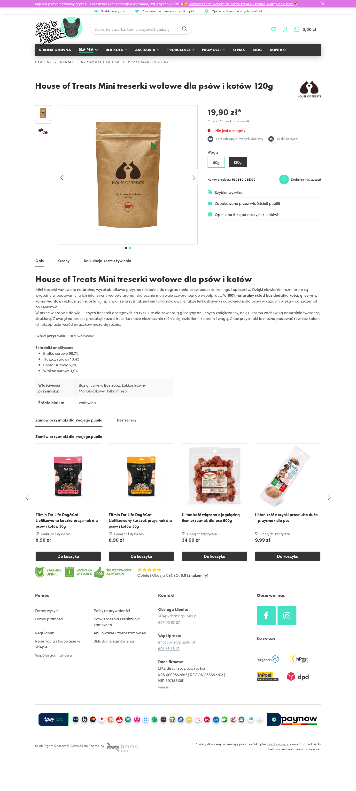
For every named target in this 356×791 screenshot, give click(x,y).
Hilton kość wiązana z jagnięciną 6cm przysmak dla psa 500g (211, 517)
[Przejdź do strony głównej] (61, 31)
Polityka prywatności (112, 610)
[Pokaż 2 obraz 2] (130, 248)
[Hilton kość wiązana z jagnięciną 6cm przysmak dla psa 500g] (214, 476)
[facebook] (266, 615)
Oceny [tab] (64, 260)
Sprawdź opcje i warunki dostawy (239, 138)
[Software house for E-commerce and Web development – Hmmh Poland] (121, 745)
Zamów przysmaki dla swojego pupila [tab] (68, 419)
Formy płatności (49, 618)
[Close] (323, 4)
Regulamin (44, 632)
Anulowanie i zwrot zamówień (120, 632)
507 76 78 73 (168, 648)
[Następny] (194, 177)
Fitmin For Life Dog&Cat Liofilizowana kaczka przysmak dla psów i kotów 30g (67, 520)
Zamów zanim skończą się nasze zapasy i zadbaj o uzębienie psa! (241, 3)
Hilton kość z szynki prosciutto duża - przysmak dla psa (286, 517)
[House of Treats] (309, 89)
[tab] (39, 261)
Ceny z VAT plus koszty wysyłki (229, 121)
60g (216, 162)
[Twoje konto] (285, 29)
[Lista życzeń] (273, 29)
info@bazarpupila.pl (176, 641)
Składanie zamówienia (114, 640)
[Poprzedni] (61, 177)
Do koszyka (68, 556)
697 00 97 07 (169, 622)
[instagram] (287, 615)
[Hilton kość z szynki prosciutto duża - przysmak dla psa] (287, 476)
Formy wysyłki (47, 610)
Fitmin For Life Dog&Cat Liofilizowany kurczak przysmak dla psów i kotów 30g (140, 520)
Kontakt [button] (166, 595)
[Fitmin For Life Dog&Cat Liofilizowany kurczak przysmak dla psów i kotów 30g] (141, 476)
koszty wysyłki (278, 743)
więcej (163, 686)
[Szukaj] (184, 29)
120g (238, 162)
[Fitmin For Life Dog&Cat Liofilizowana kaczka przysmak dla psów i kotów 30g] (68, 476)
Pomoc (42, 595)
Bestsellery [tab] (126, 419)
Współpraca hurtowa (53, 655)
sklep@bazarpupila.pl (178, 615)
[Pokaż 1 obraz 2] (126, 248)
